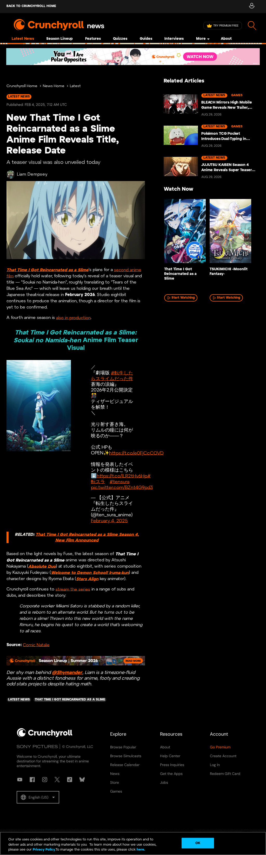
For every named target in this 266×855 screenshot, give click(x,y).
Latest (75, 86)
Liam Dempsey (32, 174)
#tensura (119, 482)
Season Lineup (59, 39)
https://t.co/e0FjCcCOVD (136, 453)
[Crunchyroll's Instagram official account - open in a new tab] (44, 779)
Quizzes (120, 39)
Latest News (23, 39)
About (226, 39)
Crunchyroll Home (21, 86)
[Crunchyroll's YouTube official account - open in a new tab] (20, 779)
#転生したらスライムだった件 (112, 376)
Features (93, 39)
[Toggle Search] (252, 25)
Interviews (174, 39)
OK (197, 843)
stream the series (73, 589)
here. (140, 849)
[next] (248, 238)
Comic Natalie (36, 645)
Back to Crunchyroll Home (31, 6)
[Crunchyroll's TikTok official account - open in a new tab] (69, 779)
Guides (146, 39)
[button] (38, 797)
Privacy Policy (44, 849)
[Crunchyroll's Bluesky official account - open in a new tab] (82, 779)
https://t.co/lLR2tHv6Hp (122, 476)
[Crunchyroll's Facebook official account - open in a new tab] (32, 779)
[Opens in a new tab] (133, 56)
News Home (53, 86)
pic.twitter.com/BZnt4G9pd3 (122, 487)
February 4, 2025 (109, 521)
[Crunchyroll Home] (45, 736)
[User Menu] (252, 6)
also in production (73, 318)
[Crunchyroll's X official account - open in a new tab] (57, 779)
